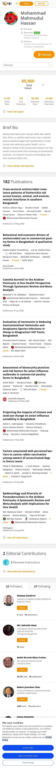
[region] (28, 743)
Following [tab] (42, 586)
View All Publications (17, 537)
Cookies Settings (28, 762)
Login (26, 4)
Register (41, 4)
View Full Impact (15, 111)
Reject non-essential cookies (28, 756)
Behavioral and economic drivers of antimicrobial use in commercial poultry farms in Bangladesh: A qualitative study (28, 240)
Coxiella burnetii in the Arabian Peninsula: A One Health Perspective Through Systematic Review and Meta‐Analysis (28, 285)
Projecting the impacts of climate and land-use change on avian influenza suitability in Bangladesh (27, 415)
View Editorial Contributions (21, 571)
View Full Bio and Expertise (20, 166)
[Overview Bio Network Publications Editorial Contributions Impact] (28, 65)
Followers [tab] (14, 586)
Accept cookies (28, 748)
